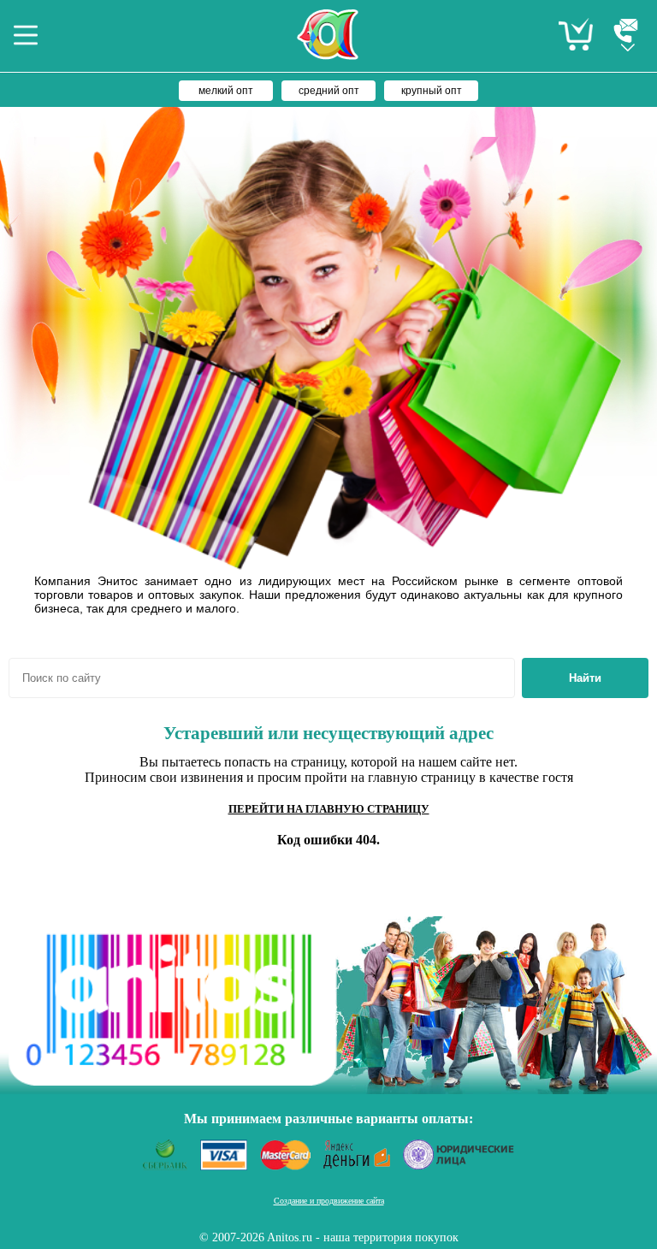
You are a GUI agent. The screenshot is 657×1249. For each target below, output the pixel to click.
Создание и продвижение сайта (329, 1200)
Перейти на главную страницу (328, 808)
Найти (585, 678)
